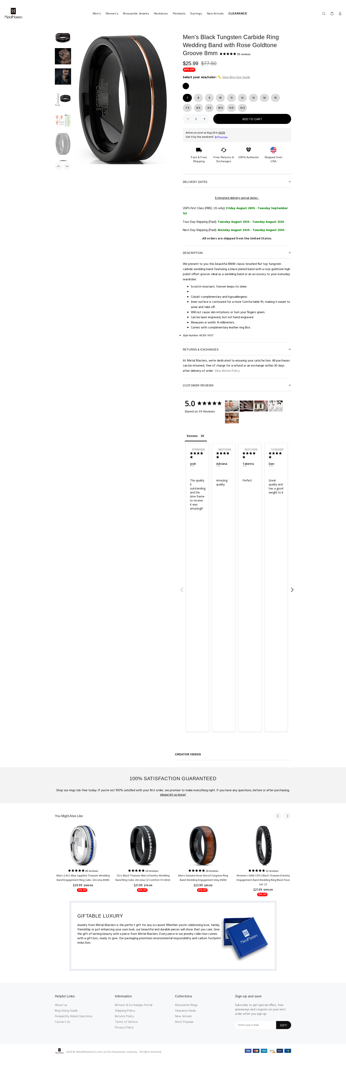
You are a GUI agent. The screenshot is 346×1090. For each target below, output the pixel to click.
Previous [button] (58, 166)
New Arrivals (215, 13)
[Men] (227, 406)
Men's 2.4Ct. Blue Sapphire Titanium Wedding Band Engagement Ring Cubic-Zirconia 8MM (83, 877)
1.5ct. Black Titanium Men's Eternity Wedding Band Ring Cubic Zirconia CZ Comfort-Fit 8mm (143, 877)
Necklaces (161, 13)
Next (292, 588)
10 (220, 98)
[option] (63, 39)
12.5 (242, 108)
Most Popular (184, 1022)
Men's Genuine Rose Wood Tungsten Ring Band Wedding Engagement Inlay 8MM (203, 877)
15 (275, 98)
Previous (182, 588)
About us (61, 1005)
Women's (112, 13)
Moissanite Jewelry (136, 13)
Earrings (196, 13)
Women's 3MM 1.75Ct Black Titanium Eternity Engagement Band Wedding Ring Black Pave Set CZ (263, 880)
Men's (97, 13)
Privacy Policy (124, 1027)
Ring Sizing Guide (66, 1010)
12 (242, 98)
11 (231, 98)
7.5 (187, 108)
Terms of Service (126, 1022)
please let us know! (173, 794)
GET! (283, 1025)
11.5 (231, 108)
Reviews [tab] (192, 436)
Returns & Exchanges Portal (133, 1005)
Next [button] (67, 166)
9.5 (209, 108)
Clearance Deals (185, 1010)
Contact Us (62, 1022)
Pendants (179, 13)
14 (264, 98)
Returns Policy (124, 1016)
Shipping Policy (125, 1010)
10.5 (220, 108)
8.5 (198, 108)
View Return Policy (227, 371)
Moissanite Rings (186, 1005)
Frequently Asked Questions (74, 1016)
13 (253, 98)
